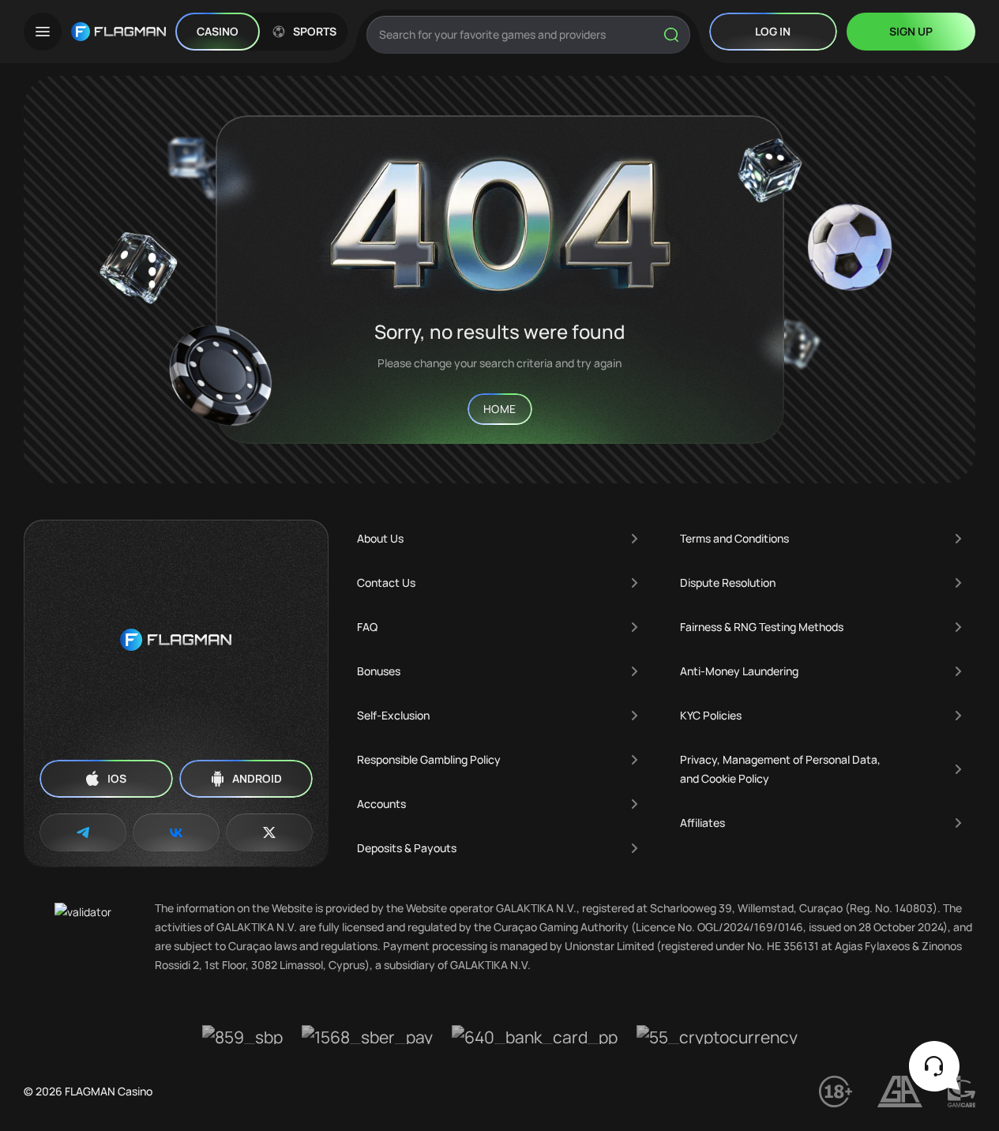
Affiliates (702, 822)
